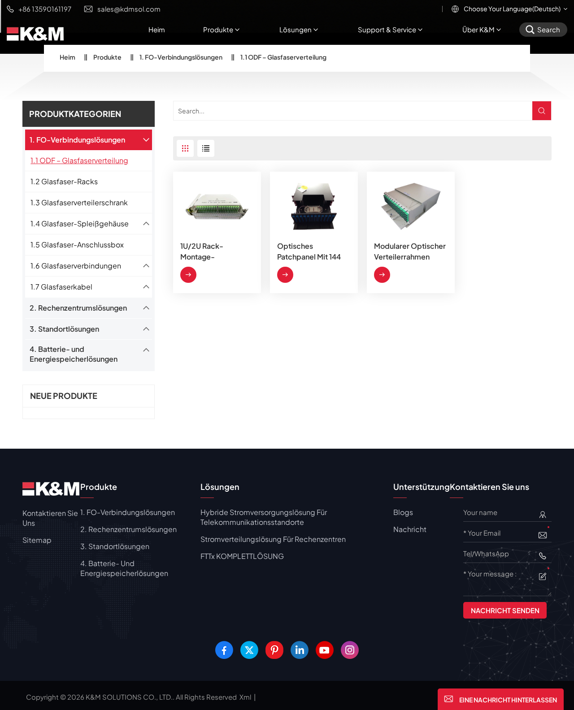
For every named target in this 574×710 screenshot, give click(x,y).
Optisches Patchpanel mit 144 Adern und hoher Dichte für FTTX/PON (313, 251)
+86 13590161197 (44, 8)
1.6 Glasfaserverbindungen (75, 265)
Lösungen (295, 29)
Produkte (218, 29)
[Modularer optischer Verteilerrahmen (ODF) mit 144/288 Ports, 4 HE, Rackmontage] (411, 206)
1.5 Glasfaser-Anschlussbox (77, 244)
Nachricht (409, 529)
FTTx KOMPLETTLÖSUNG (242, 556)
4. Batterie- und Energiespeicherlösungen (73, 354)
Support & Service (387, 29)
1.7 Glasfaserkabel (61, 286)
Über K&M (478, 29)
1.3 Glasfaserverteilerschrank (79, 202)
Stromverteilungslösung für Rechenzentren (273, 539)
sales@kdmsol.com (129, 8)
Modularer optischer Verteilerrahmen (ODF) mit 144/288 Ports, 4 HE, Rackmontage (410, 251)
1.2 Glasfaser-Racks (64, 181)
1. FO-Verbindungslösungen (180, 57)
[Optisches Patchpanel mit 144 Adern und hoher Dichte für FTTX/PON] (314, 206)
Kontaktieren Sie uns (50, 518)
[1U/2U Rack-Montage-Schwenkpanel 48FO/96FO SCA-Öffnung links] (217, 206)
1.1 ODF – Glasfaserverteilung (79, 160)
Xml (245, 697)
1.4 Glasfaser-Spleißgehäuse (79, 223)
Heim (156, 29)
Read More (188, 275)
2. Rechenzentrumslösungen (78, 307)
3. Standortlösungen (64, 328)
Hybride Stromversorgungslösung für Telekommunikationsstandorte (263, 517)
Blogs (403, 512)
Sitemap (37, 540)
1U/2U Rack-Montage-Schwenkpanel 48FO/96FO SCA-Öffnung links (211, 251)
